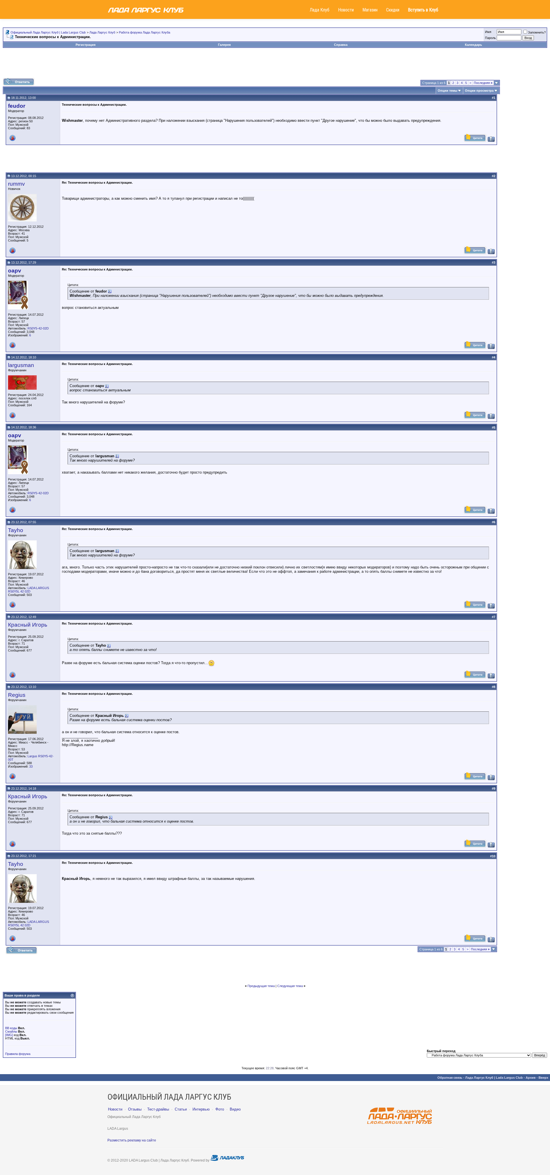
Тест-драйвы (158, 1109)
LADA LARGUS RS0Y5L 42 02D (28, 589)
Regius (16, 695)
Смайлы (11, 1031)
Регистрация (85, 44)
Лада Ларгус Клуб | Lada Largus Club (494, 1077)
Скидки (392, 10)
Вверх (543, 1077)
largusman (21, 365)
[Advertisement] (275, 65)
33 (31, 766)
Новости (346, 10)
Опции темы (447, 90)
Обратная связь (449, 1077)
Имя (488, 32)
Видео (235, 1109)
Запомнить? (537, 32)
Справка (340, 44)
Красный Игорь (27, 625)
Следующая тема (290, 986)
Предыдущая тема (261, 986)
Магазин (370, 10)
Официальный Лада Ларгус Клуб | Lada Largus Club (48, 32)
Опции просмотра (479, 90)
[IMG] (9, 1035)
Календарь (473, 44)
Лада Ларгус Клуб (102, 32)
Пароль (490, 38)
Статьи (181, 1109)
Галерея (224, 44)
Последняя (483, 83)
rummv (16, 184)
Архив (531, 1077)
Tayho (15, 530)
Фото (219, 1109)
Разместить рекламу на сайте (131, 1140)
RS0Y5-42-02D (38, 328)
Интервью (201, 1109)
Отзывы (135, 1109)
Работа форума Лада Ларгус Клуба (144, 32)
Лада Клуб (319, 10)
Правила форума (17, 1054)
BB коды (11, 1028)
